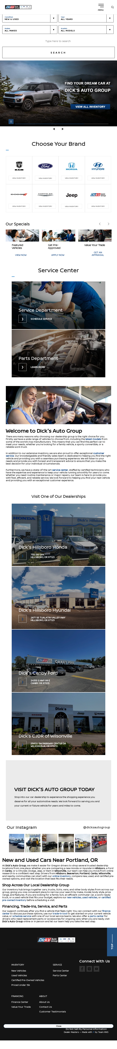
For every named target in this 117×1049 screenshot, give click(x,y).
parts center (97, 916)
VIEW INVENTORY (19, 178)
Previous (54, 129)
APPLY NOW (21, 255)
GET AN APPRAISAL (62, 253)
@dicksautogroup (96, 827)
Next (63, 129)
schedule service (21, 916)
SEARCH (58, 52)
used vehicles (89, 897)
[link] (58, 305)
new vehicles (74, 897)
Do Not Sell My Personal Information (86, 1029)
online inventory (61, 876)
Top (112, 946)
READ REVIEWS (96, 255)
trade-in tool (60, 913)
